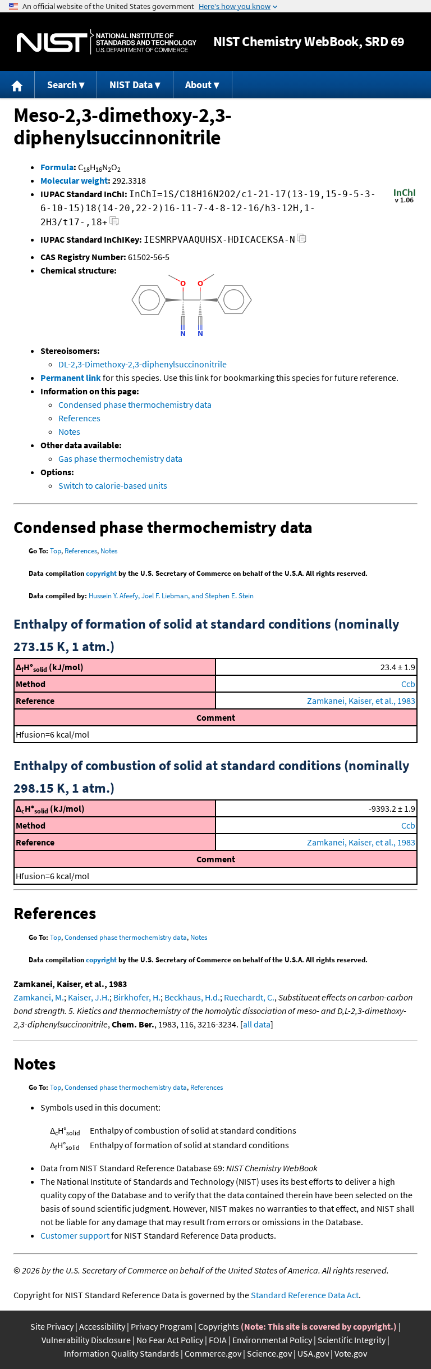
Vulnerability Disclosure (86, 1339)
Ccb (408, 683)
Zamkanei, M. (38, 997)
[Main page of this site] (17, 84)
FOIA (218, 1339)
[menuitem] (17, 84)
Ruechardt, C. (249, 997)
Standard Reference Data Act (305, 1294)
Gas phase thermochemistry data (120, 458)
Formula (57, 166)
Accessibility (102, 1326)
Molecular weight (74, 180)
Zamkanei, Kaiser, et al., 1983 (361, 700)
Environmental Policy (272, 1339)
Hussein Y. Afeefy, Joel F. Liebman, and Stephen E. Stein (171, 596)
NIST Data (131, 84)
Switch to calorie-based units (112, 485)
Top (55, 551)
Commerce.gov (213, 1353)
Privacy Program (161, 1326)
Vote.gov (350, 1353)
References (79, 418)
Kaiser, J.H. (88, 997)
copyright (101, 573)
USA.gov (313, 1353)
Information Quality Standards (121, 1353)
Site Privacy (52, 1326)
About (198, 84)
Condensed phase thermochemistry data (135, 404)
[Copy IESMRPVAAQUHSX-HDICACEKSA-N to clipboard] (301, 241)
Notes (69, 431)
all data (256, 1024)
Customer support (74, 1235)
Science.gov (269, 1353)
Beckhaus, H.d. (192, 997)
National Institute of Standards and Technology (106, 41)
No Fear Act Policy (169, 1339)
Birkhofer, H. (137, 997)
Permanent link (70, 377)
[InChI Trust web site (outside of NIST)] (405, 201)
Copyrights (218, 1326)
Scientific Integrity (352, 1339)
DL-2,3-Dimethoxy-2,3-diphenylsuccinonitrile (142, 364)
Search (62, 84)
